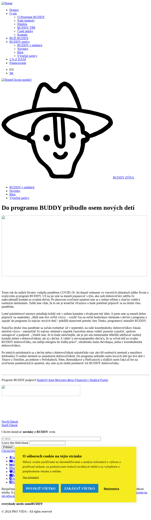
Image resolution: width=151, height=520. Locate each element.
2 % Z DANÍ (17, 59)
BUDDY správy (19, 41)
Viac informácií (31, 477)
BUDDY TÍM (26, 27)
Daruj (16, 471)
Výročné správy (27, 55)
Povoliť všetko (40, 488)
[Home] (7, 3)
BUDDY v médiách (29, 45)
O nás (13, 13)
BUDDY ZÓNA (123, 177)
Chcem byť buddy (13, 450)
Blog (20, 52)
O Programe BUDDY (31, 17)
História (22, 24)
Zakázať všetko (79, 488)
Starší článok (9, 425)
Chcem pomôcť (22, 79)
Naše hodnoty (26, 20)
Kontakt (22, 34)
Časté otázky (25, 31)
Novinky (22, 48)
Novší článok (10, 421)
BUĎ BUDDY (19, 38)
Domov (14, 10)
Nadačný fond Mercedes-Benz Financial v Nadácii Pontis (72, 380)
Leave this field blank (15, 442)
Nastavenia (111, 488)
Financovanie (17, 63)
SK (11, 73)
